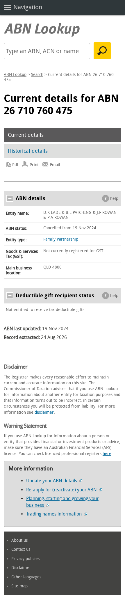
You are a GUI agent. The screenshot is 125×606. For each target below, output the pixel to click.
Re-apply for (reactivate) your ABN (62, 490)
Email (55, 164)
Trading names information (54, 514)
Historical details (28, 151)
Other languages (26, 577)
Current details (26, 135)
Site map (19, 586)
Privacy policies (25, 558)
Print (34, 164)
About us (19, 540)
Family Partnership (60, 239)
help (114, 198)
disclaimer (44, 412)
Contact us (20, 549)
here (107, 453)
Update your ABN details (52, 481)
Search (37, 74)
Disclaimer (21, 567)
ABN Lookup (15, 74)
